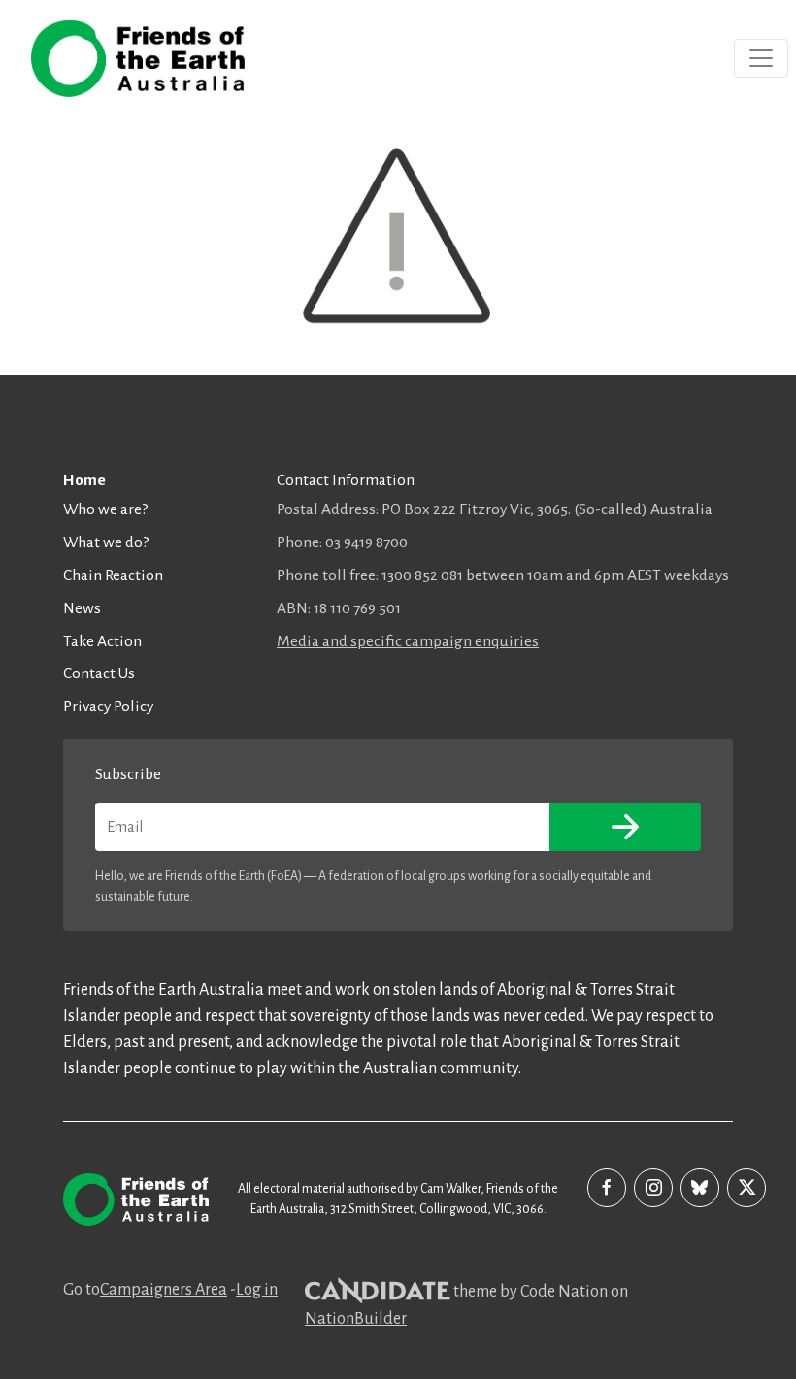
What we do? (106, 542)
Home (84, 480)
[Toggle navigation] (761, 58)
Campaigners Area (163, 1289)
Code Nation (564, 1290)
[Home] (138, 59)
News (82, 608)
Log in (257, 1289)
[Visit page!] (606, 1187)
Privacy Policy (108, 706)
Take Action (102, 641)
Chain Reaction (113, 575)
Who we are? (105, 509)
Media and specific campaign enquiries (408, 641)
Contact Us (99, 673)
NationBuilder (356, 1319)
